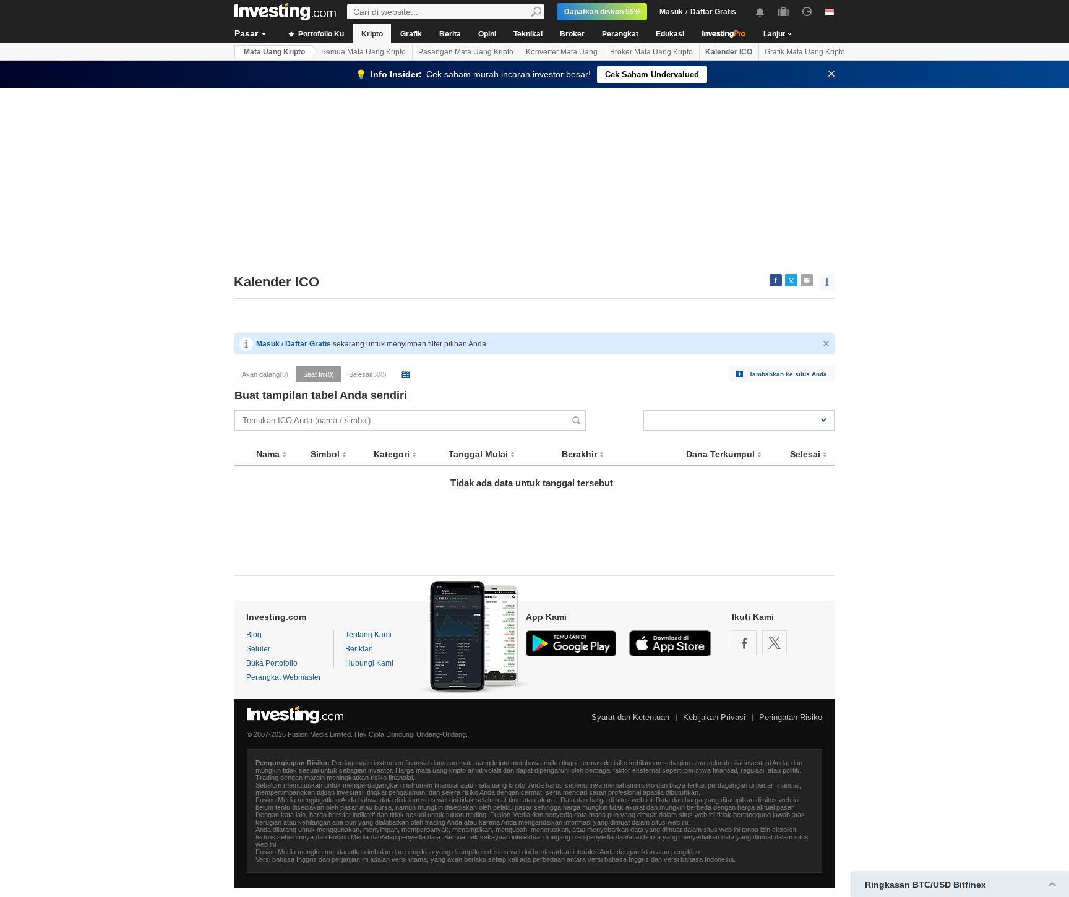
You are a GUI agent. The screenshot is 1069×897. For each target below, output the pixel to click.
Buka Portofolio (272, 663)
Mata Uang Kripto (274, 52)
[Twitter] (774, 642)
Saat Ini (318, 374)
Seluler (258, 649)
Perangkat (620, 34)
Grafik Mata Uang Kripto (805, 52)
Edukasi (670, 34)
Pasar (246, 33)
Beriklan (359, 649)
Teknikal (528, 34)
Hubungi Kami (369, 663)
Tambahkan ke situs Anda (788, 374)
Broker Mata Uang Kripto (651, 52)
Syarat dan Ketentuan (630, 717)
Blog (254, 634)
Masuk (671, 11)
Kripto (372, 34)
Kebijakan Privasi (714, 717)
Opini (487, 34)
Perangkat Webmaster (283, 677)
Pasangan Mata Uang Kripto (465, 52)
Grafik (411, 34)
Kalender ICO (728, 52)
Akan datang (265, 374)
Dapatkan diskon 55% (602, 11)
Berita (450, 34)
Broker (572, 34)
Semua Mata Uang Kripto (363, 52)
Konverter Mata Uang (562, 52)
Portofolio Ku (320, 34)
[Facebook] (744, 642)
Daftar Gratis (713, 11)
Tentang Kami (368, 634)
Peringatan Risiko (790, 717)
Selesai (368, 374)
